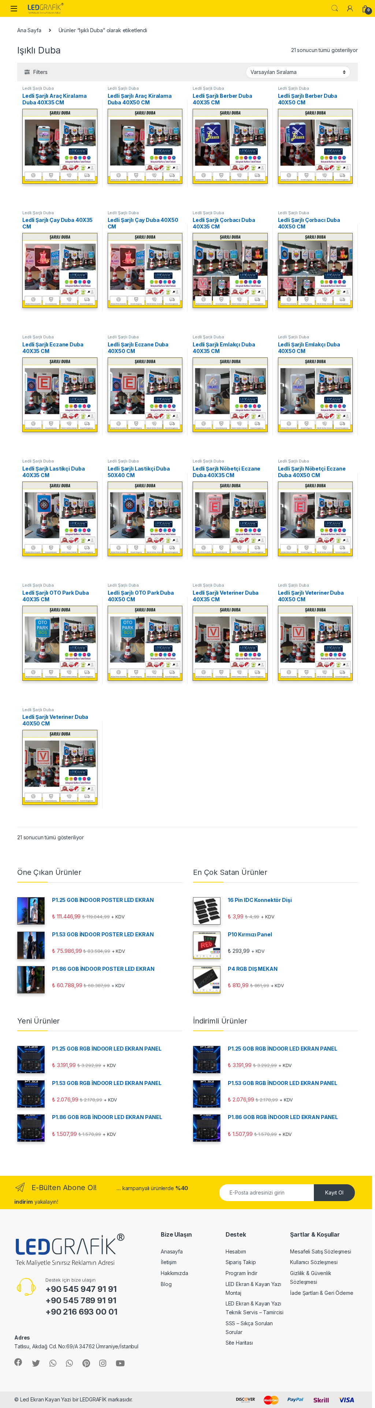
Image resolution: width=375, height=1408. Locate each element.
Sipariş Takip (241, 1262)
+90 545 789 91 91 (80, 1300)
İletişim (169, 1262)
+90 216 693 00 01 (81, 1311)
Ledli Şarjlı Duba (38, 88)
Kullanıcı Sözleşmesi (313, 1262)
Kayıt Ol (334, 1192)
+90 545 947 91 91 (81, 1289)
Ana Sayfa (29, 30)
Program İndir (241, 1273)
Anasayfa (172, 1251)
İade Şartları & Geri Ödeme (321, 1293)
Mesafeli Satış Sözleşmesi (320, 1251)
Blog (166, 1284)
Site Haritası (239, 1343)
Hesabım (236, 1251)
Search (335, 8)
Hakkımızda (174, 1273)
